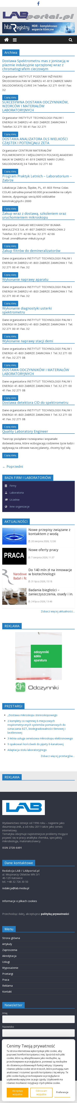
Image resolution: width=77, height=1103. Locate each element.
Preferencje (62, 1092)
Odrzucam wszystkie (41, 1092)
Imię (4, 1013)
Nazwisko (8, 1026)
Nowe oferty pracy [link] (43, 550)
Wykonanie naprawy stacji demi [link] (27, 341)
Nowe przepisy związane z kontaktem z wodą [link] (49, 531)
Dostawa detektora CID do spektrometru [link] (35, 402)
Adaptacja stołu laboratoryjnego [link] (27, 750)
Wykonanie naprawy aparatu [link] (25, 279)
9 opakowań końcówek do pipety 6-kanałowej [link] (35, 744)
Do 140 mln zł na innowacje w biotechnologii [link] (50, 572)
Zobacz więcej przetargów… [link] (58, 756)
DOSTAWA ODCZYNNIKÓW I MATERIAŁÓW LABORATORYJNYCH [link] (35, 372)
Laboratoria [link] (16, 492)
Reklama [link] (7, 985)
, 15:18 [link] (41, 581)
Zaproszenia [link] (9, 950)
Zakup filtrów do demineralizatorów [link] (31, 250)
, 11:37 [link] (42, 557)
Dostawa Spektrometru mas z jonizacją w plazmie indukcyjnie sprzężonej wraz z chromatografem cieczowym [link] (35, 65)
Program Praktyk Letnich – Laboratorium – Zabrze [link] (37, 178)
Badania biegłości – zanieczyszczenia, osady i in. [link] (50, 592)
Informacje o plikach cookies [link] (19, 901)
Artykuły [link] (7, 944)
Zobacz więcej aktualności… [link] (58, 611)
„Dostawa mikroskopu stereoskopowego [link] (32, 715)
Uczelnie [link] (14, 499)
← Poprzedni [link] (12, 466)
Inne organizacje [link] (19, 506)
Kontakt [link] (7, 991)
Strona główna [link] (11, 938)
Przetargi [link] (7, 973)
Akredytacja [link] (9, 956)
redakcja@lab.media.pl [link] (15, 888)
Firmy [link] (12, 485)
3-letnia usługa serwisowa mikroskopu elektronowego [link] (40, 738)
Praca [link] (5, 979)
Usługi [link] (6, 962)
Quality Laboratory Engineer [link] (25, 431)
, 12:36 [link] (43, 541)
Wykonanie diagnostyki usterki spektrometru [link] (27, 310)
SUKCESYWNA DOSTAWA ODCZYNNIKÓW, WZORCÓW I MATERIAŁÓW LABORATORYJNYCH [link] (35, 106)
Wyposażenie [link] (10, 968)
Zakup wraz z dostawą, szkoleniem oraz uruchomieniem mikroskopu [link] (34, 215)
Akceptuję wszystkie (17, 1092)
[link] (38, 4)
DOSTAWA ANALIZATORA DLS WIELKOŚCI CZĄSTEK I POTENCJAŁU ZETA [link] (35, 141)
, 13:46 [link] (41, 601)
